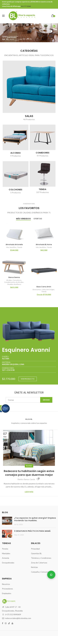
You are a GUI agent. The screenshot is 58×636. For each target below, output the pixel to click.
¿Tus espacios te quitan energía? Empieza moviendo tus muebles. (35, 519)
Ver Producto (28, 379)
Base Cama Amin (44, 287)
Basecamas (37, 289)
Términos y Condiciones (41, 558)
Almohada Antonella (14, 244)
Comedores (17, 280)
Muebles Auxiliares (14, 284)
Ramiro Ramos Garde (26, 479)
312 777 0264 (26, 6)
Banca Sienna (14, 277)
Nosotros (6, 584)
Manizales (6, 553)
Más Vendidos (11, 247)
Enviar (46, 400)
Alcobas (9, 280)
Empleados (6, 593)
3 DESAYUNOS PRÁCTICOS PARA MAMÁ (32, 531)
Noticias (34, 567)
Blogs (29, 466)
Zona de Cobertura (39, 562)
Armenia (5, 558)
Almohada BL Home (44, 244)
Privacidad (35, 549)
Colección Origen (48, 289)
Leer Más (29, 492)
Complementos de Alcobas (14, 282)
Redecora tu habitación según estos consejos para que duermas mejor (29, 473)
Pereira (5, 549)
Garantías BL (36, 553)
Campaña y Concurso (40, 572)
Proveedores (7, 589)
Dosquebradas (8, 562)
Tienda (19, 247)
